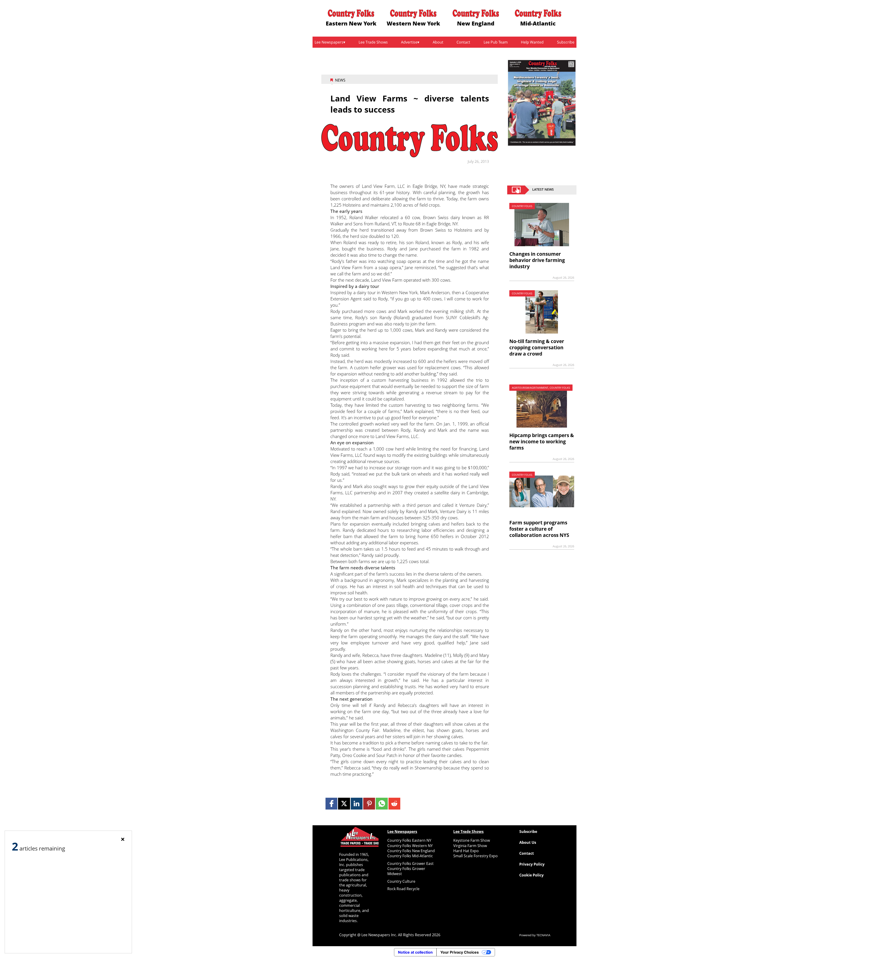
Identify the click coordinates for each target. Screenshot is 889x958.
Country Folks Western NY (410, 845)
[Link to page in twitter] (344, 804)
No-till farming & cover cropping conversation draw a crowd (536, 347)
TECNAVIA (543, 935)
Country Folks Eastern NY (409, 840)
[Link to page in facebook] (331, 804)
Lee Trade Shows (373, 42)
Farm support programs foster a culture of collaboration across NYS (539, 528)
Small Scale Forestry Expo (475, 855)
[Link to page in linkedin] (357, 804)
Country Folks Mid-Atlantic (410, 855)
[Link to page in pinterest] (369, 804)
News (340, 80)
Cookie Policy (531, 875)
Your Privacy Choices (459, 952)
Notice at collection (415, 952)
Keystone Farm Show (471, 840)
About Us (527, 842)
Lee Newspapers (329, 42)
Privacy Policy (532, 864)
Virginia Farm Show (470, 845)
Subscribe (565, 42)
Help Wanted (532, 42)
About (438, 42)
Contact (463, 42)
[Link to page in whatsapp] (382, 804)
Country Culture (401, 881)
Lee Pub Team (496, 42)
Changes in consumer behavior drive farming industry (537, 260)
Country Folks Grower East (410, 863)
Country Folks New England (411, 850)
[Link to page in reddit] (394, 804)
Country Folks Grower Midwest (406, 871)
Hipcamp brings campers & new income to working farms (541, 441)
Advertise (409, 42)
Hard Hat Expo (466, 850)
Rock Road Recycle (403, 888)
